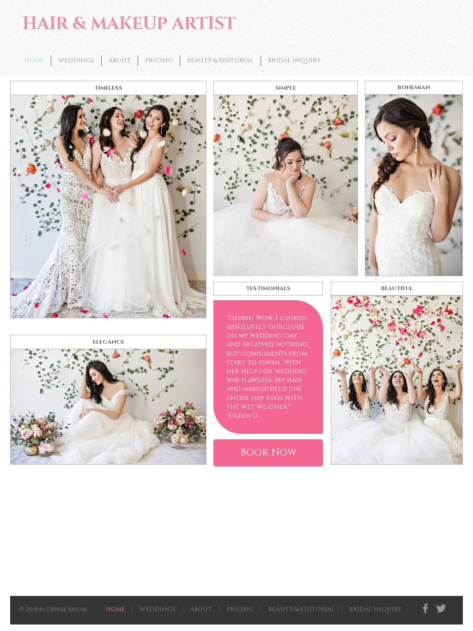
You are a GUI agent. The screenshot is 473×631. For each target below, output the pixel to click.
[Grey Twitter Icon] (441, 608)
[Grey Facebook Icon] (425, 608)
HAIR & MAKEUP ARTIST (129, 24)
